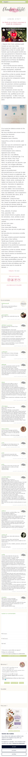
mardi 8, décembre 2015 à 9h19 (20, 346)
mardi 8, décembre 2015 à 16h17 (20, 423)
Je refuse (14, 754)
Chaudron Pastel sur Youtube (12, 280)
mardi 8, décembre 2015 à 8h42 (20, 309)
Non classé (17, 270)
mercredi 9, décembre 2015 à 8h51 (19, 505)
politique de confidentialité (18, 653)
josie (3, 442)
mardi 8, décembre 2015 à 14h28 (20, 400)
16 (15, 19)
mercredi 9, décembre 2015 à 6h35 (13, 447)
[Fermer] (26, 733)
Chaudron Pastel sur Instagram (9, 280)
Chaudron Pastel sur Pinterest (15, 280)
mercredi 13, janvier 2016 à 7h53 (20, 607)
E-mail (4, 638)
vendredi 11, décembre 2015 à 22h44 (19, 591)
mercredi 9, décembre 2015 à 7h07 (19, 471)
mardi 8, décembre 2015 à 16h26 (20, 436)
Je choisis (14, 750)
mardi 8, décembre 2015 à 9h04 (13, 319)
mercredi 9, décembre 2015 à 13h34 (19, 529)
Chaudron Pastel (14, 10)
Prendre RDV (14, 682)
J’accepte (14, 746)
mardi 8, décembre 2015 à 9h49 (20, 376)
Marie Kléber (5, 429)
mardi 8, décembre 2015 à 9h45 (20, 358)
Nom (4, 633)
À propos (7, 682)
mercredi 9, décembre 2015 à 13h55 (19, 548)
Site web (3, 643)
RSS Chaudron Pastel (19, 280)
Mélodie (4, 364)
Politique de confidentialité (18, 743)
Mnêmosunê (5, 303)
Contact (21, 682)
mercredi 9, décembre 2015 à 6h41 (19, 458)
